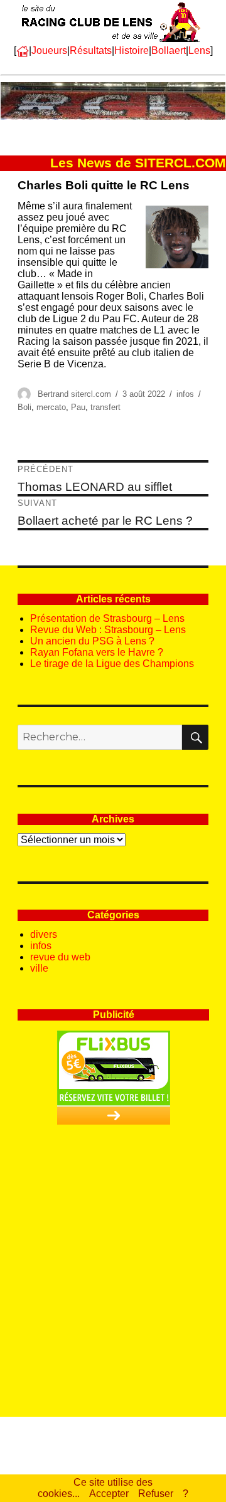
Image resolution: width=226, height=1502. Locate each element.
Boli (24, 407)
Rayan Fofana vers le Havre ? (96, 652)
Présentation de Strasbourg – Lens (107, 618)
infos (185, 394)
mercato (51, 407)
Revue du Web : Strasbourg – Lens (108, 629)
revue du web (60, 957)
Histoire (131, 50)
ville (39, 968)
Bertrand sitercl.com (74, 394)
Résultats (91, 50)
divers (43, 934)
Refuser (155, 1493)
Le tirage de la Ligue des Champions (112, 663)
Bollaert (168, 50)
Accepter (109, 1493)
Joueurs (49, 50)
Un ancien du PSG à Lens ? (92, 641)
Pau (78, 407)
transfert (105, 407)
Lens (199, 50)
